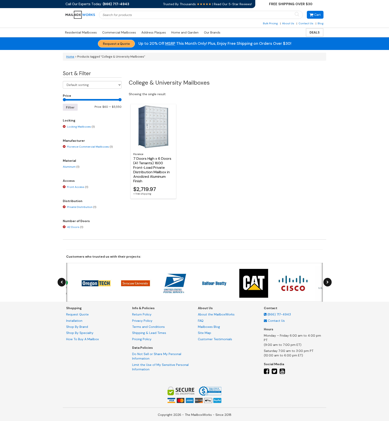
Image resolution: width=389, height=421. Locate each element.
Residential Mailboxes (81, 32)
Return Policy (142, 314)
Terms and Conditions (148, 327)
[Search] (297, 14)
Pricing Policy (142, 339)
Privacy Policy (142, 321)
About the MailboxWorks (216, 314)
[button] (315, 15)
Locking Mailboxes (81, 126)
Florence (138, 154)
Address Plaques (153, 32)
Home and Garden (185, 32)
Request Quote (77, 314)
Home (70, 57)
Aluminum (71, 167)
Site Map (204, 333)
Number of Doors (76, 221)
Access (69, 181)
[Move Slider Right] (327, 282)
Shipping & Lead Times (149, 333)
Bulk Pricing (270, 23)
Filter (70, 107)
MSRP (170, 43)
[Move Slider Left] (62, 282)
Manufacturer (74, 141)
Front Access (77, 187)
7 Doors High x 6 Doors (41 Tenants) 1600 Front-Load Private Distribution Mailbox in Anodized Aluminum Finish (152, 169)
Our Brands (212, 32)
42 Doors (75, 227)
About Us (288, 23)
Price (67, 96)
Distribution (72, 201)
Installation (74, 321)
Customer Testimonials (215, 339)
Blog (320, 23)
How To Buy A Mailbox (82, 339)
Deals (315, 32)
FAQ (201, 321)
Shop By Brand (77, 327)
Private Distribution (81, 207)
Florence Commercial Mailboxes (90, 147)
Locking (69, 120)
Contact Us (306, 23)
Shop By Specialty (79, 333)
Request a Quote (116, 44)
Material (69, 161)
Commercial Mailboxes (119, 32)
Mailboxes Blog (209, 327)
